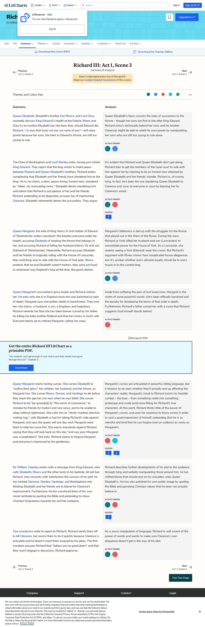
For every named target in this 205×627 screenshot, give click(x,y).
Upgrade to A (187, 17)
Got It (52, 29)
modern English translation (100, 80)
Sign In (176, 5)
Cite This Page (180, 578)
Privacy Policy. (27, 623)
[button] (6, 43)
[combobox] (127, 5)
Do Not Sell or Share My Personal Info (157, 611)
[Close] (199, 611)
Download (21, 368)
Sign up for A (192, 5)
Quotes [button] (56, 43)
